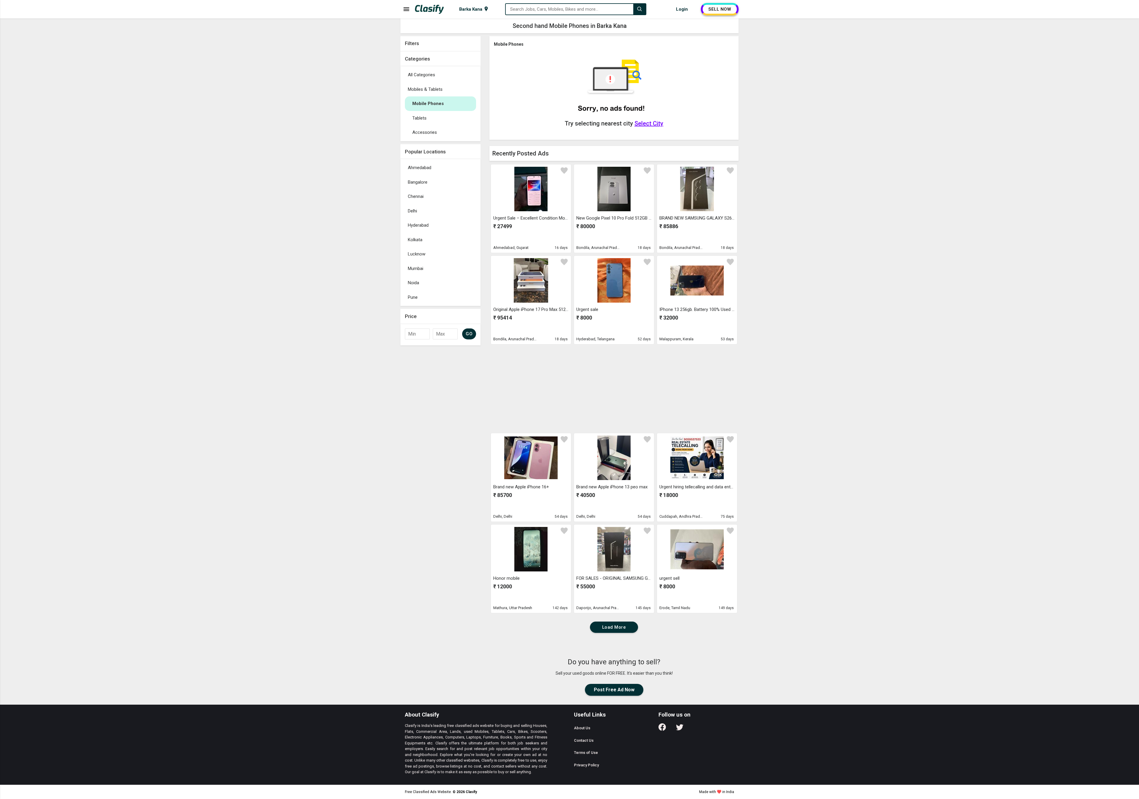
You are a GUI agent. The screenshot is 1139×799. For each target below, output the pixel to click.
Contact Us (584, 740)
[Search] (639, 9)
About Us (582, 728)
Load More (614, 627)
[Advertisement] (440, 437)
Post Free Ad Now (614, 689)
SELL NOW (719, 9)
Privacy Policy (586, 765)
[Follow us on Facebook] (662, 729)
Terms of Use (586, 752)
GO (469, 333)
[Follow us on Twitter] (679, 729)
